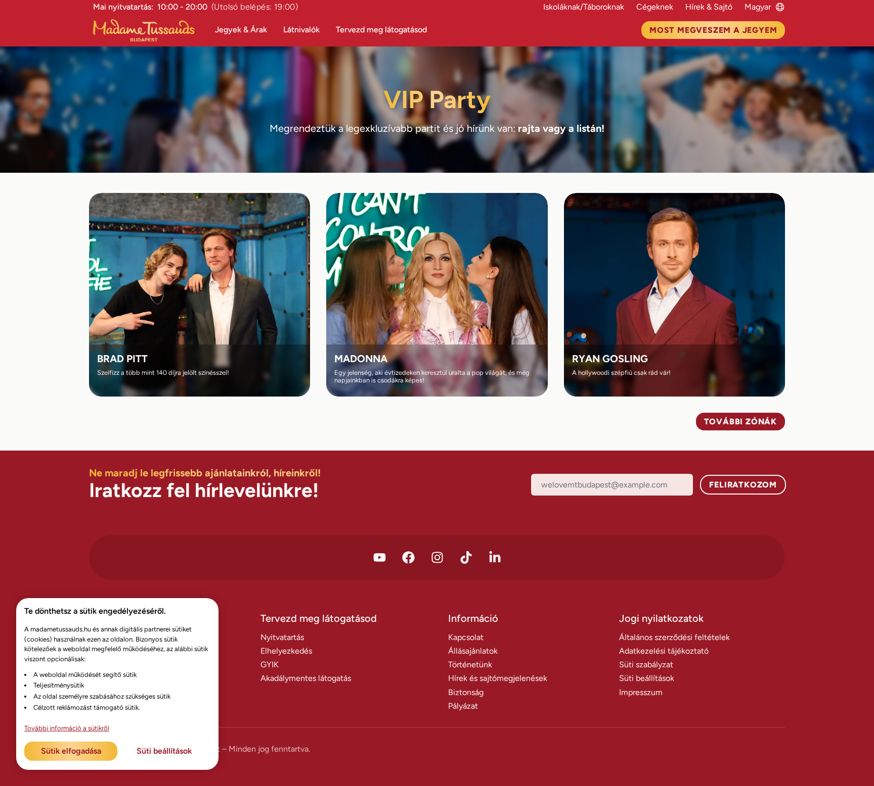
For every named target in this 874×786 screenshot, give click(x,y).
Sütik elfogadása (71, 751)
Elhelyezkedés (286, 651)
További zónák (740, 421)
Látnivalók (301, 29)
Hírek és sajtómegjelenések (497, 678)
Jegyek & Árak (241, 29)
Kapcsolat (466, 637)
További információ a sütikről (66, 728)
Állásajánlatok (473, 651)
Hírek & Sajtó (708, 7)
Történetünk (470, 664)
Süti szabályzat (646, 664)
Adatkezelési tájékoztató (664, 651)
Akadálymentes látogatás (305, 678)
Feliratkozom (743, 484)
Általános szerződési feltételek (674, 637)
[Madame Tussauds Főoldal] (148, 30)
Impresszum (641, 692)
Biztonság (466, 692)
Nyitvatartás (282, 637)
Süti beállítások (646, 678)
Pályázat (463, 706)
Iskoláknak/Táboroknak (583, 7)
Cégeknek (654, 7)
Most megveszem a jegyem (713, 30)
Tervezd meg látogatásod (381, 29)
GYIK (269, 664)
